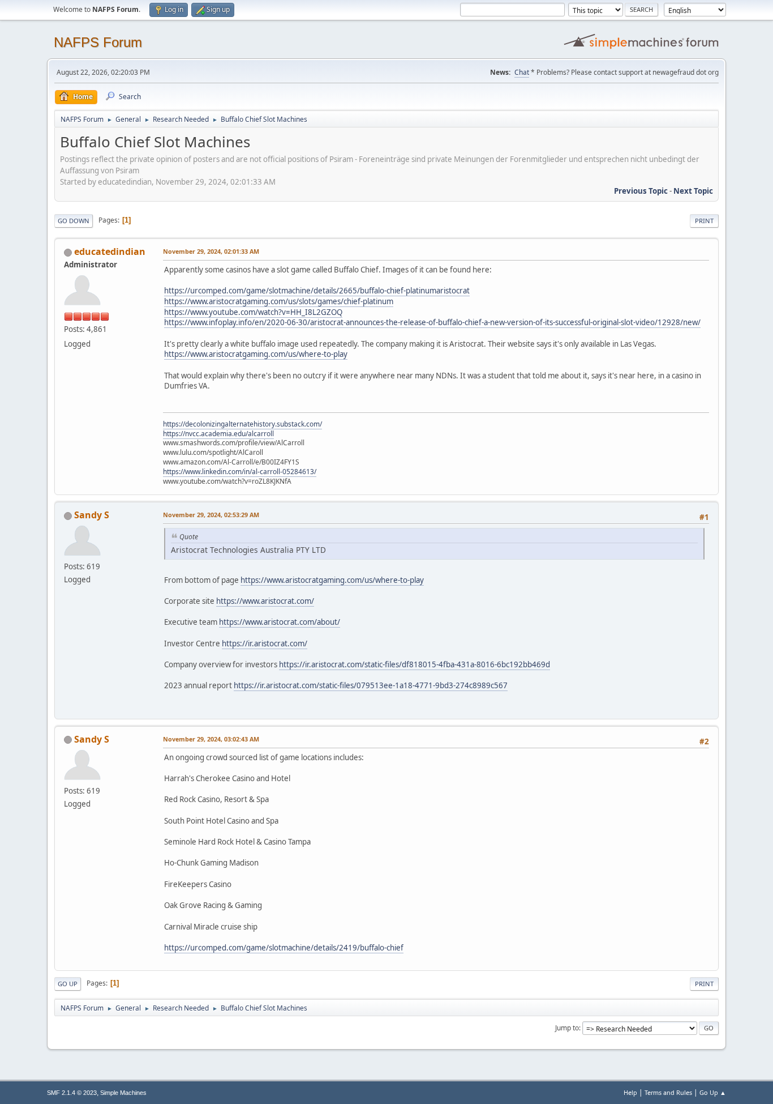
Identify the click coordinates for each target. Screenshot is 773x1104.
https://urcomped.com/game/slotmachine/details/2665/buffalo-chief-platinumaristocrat (317, 290)
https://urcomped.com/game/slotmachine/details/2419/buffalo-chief (283, 948)
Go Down (73, 220)
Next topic (693, 191)
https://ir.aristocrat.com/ (264, 643)
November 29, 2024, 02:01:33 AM (211, 251)
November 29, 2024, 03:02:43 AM (211, 739)
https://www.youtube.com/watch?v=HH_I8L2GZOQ (253, 312)
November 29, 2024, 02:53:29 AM (211, 514)
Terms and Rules (668, 1092)
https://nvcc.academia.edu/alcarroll (218, 433)
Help (630, 1092)
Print (704, 220)
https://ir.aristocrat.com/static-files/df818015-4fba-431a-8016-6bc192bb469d (414, 664)
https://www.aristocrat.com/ (265, 601)
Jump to (567, 1028)
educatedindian (109, 251)
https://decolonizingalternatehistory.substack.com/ (242, 424)
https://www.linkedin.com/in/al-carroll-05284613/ (239, 471)
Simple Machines (123, 1092)
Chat (521, 72)
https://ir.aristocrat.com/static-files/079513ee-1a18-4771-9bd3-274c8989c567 (371, 685)
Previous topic (641, 191)
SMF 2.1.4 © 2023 (72, 1092)
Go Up (68, 983)
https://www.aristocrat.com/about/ (279, 622)
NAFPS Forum (98, 42)
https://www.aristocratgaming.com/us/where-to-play (255, 354)
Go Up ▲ (712, 1092)
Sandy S (91, 515)
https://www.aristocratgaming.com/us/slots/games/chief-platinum (278, 301)
